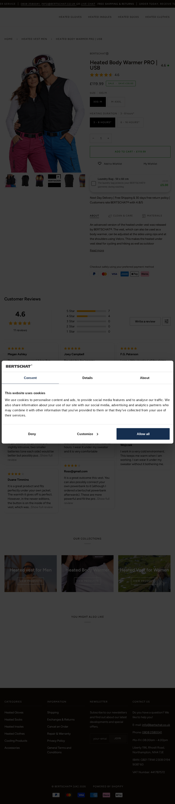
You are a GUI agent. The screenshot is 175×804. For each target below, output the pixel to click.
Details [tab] (87, 378)
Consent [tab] (30, 378)
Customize (85, 434)
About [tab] (144, 378)
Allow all (143, 434)
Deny (32, 434)
